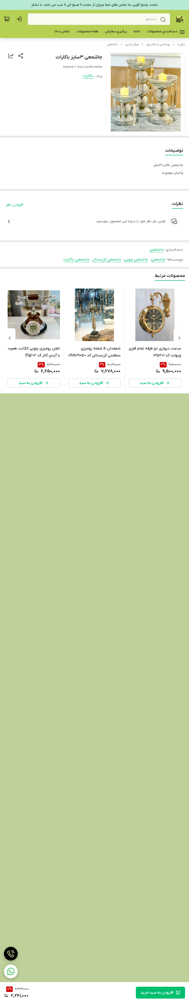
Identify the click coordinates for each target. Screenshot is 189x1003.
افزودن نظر (14, 204)
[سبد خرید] (7, 19)
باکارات (88, 75)
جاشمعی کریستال (107, 259)
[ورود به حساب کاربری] (20, 19)
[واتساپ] (11, 971)
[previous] (179, 338)
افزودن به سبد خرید (157, 992)
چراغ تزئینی (132, 44)
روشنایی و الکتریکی (158, 44)
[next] (10, 338)
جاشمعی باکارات (76, 259)
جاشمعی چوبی (136, 259)
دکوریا (181, 44)
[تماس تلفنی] (11, 954)
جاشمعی (112, 44)
